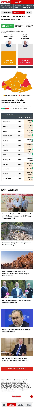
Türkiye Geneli (6, 12)
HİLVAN (5, 145)
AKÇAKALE (6, 121)
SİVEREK (5, 150)
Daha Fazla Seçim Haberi (16, 368)
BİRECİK (5, 126)
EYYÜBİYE (6, 169)
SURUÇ (5, 155)
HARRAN (5, 164)
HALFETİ (5, 140)
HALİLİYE (5, 173)
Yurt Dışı (29, 12)
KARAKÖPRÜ (7, 178)
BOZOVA (6, 131)
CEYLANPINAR (7, 136)
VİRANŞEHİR (6, 159)
